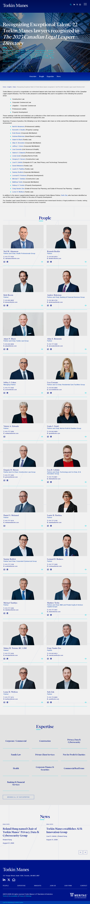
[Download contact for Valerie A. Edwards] (4, 437)
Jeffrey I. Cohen (25, 52)
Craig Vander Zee (32, 58)
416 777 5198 (9, 564)
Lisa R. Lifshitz (31, 54)
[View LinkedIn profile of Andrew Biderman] (51, 306)
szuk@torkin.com (54, 699)
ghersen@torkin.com (11, 477)
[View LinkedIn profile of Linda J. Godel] (51, 437)
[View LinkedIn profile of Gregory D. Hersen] (7, 480)
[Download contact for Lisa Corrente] (48, 393)
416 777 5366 (9, 608)
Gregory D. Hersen (19, 54)
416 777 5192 (53, 521)
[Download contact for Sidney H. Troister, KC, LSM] (4, 659)
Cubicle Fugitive (19, 902)
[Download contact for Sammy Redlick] (4, 570)
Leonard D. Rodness (28, 56)
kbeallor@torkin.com (55, 258)
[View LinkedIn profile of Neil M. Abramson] (7, 262)
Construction (45, 741)
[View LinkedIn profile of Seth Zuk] (51, 702)
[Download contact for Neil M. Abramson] (4, 262)
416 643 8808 (9, 344)
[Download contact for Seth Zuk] (48, 702)
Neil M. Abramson (8, 50)
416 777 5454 (9, 257)
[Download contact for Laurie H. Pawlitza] (48, 526)
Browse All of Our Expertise (18, 797)
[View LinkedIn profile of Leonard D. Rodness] (51, 570)
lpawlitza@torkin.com (55, 522)
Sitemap (28, 896)
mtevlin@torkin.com (54, 612)
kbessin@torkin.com (11, 302)
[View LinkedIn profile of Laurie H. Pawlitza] (51, 526)
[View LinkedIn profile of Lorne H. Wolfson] (7, 702)
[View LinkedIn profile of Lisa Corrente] (51, 393)
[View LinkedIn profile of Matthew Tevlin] (51, 615)
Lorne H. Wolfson (44, 58)
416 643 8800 (53, 388)
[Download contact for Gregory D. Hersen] (4, 480)
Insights (9, 87)
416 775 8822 (53, 697)
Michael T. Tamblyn (18, 179)
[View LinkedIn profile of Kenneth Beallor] (51, 262)
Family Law (16, 754)
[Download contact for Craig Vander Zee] (48, 659)
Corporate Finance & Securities (45, 768)
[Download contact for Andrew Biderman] (48, 306)
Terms (5, 896)
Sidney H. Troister (18, 185)
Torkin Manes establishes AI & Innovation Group (64, 830)
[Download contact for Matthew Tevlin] (48, 615)
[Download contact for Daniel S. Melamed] (4, 526)
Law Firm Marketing (8, 902)
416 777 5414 (9, 697)
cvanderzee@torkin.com (56, 655)
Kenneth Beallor (20, 50)
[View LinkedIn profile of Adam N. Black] (7, 349)
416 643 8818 (53, 257)
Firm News (10, 17)
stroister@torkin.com (11, 655)
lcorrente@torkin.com (55, 390)
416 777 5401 (53, 610)
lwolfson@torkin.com (11, 699)
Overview (32, 76)
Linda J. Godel (7, 54)
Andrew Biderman (41, 50)
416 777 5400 (9, 475)
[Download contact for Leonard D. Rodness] (48, 570)
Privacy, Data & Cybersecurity (74, 740)
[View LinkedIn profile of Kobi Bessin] (7, 306)
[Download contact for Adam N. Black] (4, 349)
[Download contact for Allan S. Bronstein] (48, 349)
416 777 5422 (9, 388)
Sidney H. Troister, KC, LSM (16, 58)
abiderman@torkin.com (56, 302)
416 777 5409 (53, 564)
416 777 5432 (9, 653)
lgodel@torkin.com (54, 433)
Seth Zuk (64, 195)
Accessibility (13, 896)
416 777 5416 (9, 521)
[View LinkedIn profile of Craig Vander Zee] (51, 659)
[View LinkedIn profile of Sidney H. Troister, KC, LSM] (7, 659)
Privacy (21, 896)
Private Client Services (45, 754)
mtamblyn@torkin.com (11, 610)
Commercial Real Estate (74, 768)
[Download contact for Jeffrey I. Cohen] (4, 393)
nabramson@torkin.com (12, 258)
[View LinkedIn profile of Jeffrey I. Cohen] (7, 393)
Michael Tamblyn (41, 56)
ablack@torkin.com (11, 346)
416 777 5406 (9, 431)
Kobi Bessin (30, 50)
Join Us (53, 886)
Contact (83, 886)
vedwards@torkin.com (11, 433)
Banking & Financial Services (16, 783)
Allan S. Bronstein (13, 52)
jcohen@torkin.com (11, 390)
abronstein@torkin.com (56, 346)
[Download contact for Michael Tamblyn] (4, 613)
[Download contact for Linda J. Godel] (48, 437)
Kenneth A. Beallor (18, 130)
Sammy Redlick (15, 56)
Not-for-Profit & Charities (74, 754)
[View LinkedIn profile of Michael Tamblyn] (7, 613)
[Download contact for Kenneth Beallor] (48, 262)
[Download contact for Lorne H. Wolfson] (4, 702)
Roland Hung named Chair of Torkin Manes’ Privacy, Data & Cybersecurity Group (21, 832)
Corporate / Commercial (15, 741)
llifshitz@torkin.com (54, 479)
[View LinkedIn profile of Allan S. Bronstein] (51, 349)
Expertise (50, 76)
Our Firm (68, 886)
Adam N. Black (17, 140)
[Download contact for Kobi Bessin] (4, 306)
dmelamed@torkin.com (12, 522)
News (59, 76)
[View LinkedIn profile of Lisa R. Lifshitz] (51, 482)
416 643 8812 (53, 653)
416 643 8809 (53, 431)
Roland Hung (7, 840)
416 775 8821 (53, 477)
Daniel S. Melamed (43, 54)
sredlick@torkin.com (11, 566)
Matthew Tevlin (17, 182)
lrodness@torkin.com (55, 566)
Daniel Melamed (17, 166)
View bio (22, 244)
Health (16, 768)
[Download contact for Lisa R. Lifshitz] (48, 482)
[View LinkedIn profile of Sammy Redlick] (7, 570)
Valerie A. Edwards (47, 52)
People (41, 76)
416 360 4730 (53, 300)
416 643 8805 (9, 300)
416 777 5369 (53, 344)
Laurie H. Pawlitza (18, 169)
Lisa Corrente (36, 52)
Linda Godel (16, 156)
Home (4, 87)
